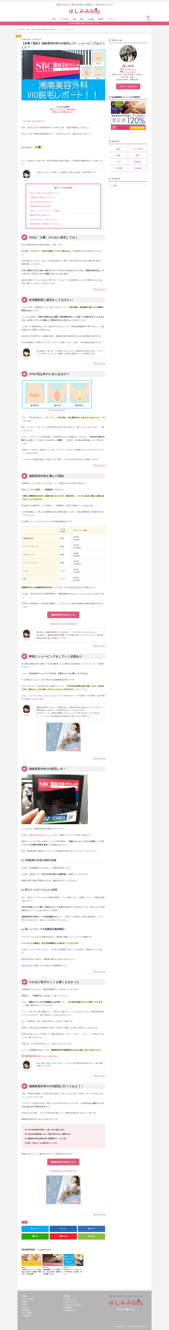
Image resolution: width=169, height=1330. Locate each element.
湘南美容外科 (32, 127)
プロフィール (112, 19)
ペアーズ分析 (64, 19)
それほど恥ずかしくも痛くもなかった (44, 220)
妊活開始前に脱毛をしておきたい (43, 197)
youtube (131, 1309)
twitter (121, 1309)
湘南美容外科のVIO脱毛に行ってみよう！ (46, 224)
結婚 (74, 19)
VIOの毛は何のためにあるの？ (41, 202)
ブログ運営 (118, 168)
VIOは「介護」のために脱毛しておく (44, 193)
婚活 (54, 19)
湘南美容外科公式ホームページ (42, 835)
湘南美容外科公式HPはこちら (63, 615)
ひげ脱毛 (62, 632)
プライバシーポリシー (74, 1304)
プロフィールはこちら (128, 86)
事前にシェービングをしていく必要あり (45, 211)
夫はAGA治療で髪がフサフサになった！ (85, 23)
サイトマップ (70, 1301)
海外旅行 (100, 19)
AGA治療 (90, 19)
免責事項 (68, 1307)
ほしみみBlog (128, 1326)
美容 (81, 19)
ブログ (118, 162)
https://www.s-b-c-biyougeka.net (63, 624)
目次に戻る (100, 289)
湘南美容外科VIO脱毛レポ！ (41, 215)
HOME (67, 1296)
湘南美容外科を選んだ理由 (40, 206)
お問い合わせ (70, 1310)
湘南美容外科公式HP (59, 410)
